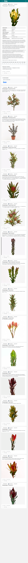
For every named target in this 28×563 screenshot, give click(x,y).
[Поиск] (26, 1)
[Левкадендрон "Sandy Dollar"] (14, 328)
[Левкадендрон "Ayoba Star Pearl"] (14, 99)
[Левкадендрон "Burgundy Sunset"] (14, 128)
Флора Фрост (11, 4)
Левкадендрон (5, 4)
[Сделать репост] (9, 73)
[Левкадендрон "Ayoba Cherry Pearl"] (14, 157)
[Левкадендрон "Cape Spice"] (14, 412)
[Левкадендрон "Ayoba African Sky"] (14, 186)
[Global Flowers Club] (6, 1)
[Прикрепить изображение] (3, 81)
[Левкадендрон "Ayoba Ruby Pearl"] (14, 215)
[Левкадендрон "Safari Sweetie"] (14, 244)
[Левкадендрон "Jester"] (14, 384)
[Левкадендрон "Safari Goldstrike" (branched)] (14, 272)
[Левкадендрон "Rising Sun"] (14, 494)
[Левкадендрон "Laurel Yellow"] (14, 355)
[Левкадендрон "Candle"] (14, 439)
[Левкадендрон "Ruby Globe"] (14, 300)
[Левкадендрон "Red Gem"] (14, 467)
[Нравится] (3, 73)
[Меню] (2, 1)
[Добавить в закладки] (10, 73)
